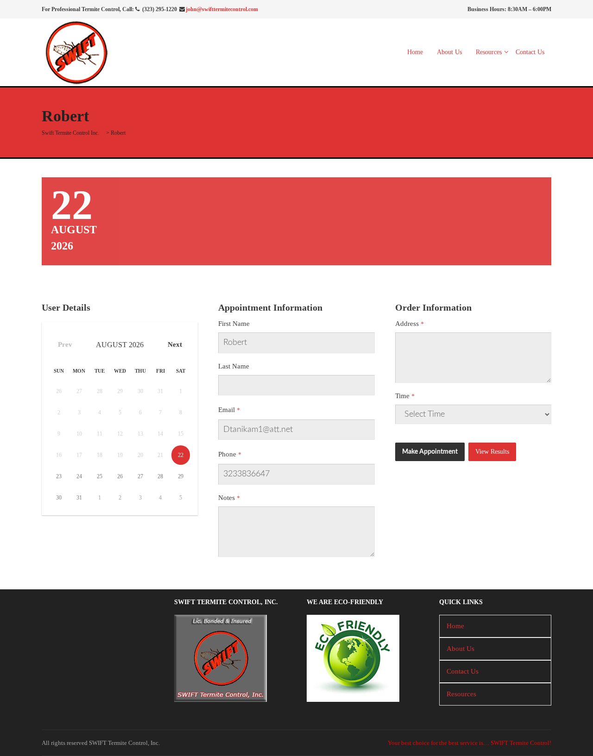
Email (226, 409)
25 (99, 476)
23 (59, 476)
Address (407, 323)
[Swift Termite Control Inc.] (76, 51)
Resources (489, 52)
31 (79, 497)
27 (140, 476)
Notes (226, 497)
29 (180, 476)
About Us (449, 52)
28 (160, 476)
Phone (227, 454)
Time (402, 396)
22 (180, 455)
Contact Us (530, 52)
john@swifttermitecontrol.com (222, 9)
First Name (234, 323)
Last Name (233, 366)
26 (120, 476)
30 (59, 497)
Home (415, 52)
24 (79, 476)
